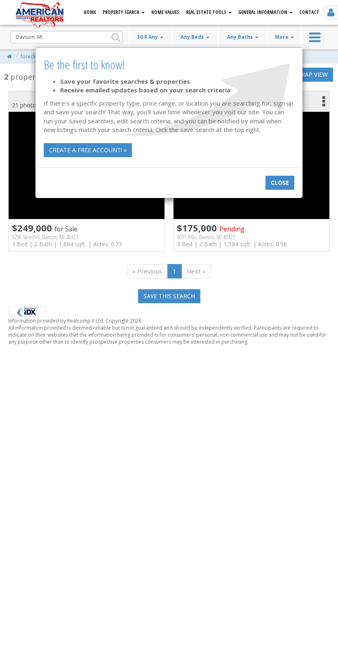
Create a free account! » (88, 150)
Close (280, 182)
